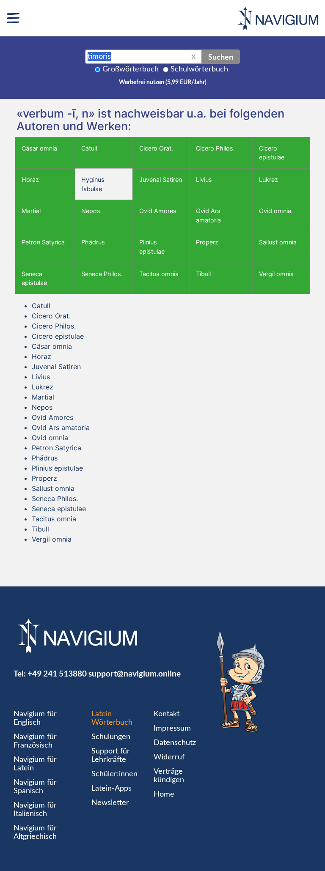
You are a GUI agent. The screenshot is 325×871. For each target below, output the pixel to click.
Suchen (220, 56)
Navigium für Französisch (35, 741)
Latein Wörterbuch (111, 718)
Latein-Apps (111, 788)
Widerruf (169, 757)
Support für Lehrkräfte (110, 756)
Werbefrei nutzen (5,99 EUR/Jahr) (163, 82)
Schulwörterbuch (199, 69)
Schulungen (110, 737)
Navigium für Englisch (35, 718)
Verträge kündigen (169, 776)
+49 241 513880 (57, 673)
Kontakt (166, 714)
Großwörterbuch (130, 69)
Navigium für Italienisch (35, 810)
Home (164, 794)
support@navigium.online (134, 673)
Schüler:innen (114, 774)
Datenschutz (175, 743)
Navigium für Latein (35, 764)
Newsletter (110, 803)
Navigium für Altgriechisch (35, 832)
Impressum (172, 728)
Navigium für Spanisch (35, 787)
